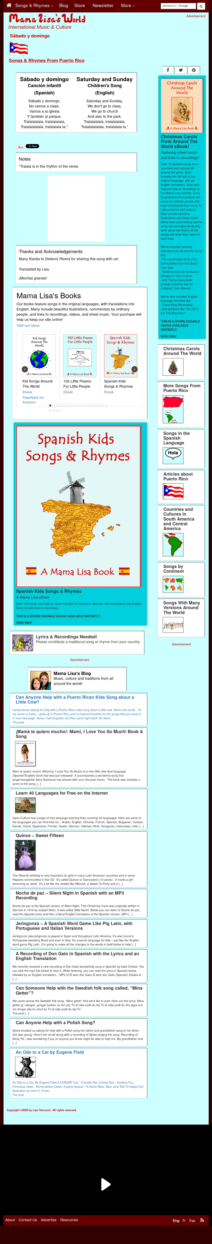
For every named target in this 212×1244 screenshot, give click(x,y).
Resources (69, 1219)
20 (57, 411)
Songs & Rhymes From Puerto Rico (46, 60)
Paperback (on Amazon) (33, 399)
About (10, 1219)
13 (93, 405)
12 (89, 405)
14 (96, 405)
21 (61, 411)
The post (18, 722)
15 (100, 405)
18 (50, 411)
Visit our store (28, 325)
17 (107, 405)
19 (54, 411)
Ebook (27, 392)
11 (85, 405)
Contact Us (28, 1219)
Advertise (49, 1219)
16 (103, 405)
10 (82, 405)
